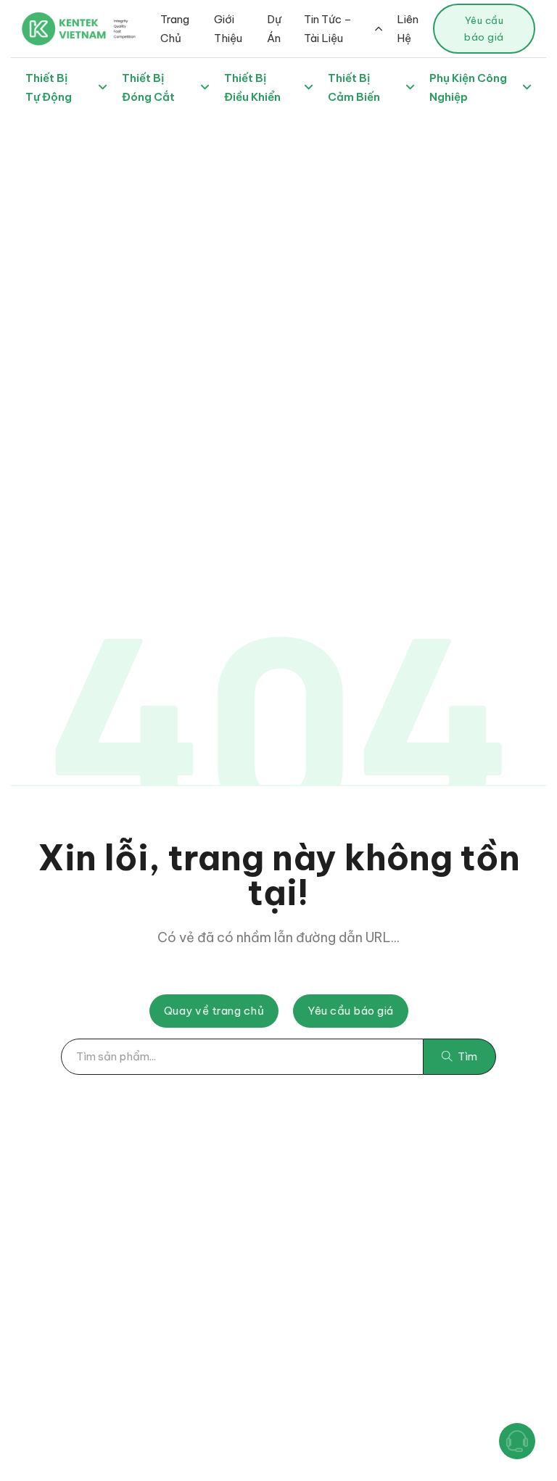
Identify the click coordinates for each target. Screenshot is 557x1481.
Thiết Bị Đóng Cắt (148, 87)
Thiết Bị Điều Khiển (252, 87)
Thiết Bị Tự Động (48, 87)
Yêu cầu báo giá (484, 29)
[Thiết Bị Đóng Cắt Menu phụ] (205, 87)
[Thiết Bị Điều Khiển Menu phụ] (308, 87)
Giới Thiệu (228, 28)
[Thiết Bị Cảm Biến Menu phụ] (410, 87)
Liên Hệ (407, 28)
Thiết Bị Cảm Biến (354, 87)
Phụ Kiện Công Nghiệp (468, 87)
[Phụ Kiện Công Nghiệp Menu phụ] (527, 87)
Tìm (467, 1056)
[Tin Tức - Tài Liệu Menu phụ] (378, 28)
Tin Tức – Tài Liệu (328, 28)
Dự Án (274, 28)
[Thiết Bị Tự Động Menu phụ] (102, 87)
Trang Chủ (174, 28)
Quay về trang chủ (214, 1011)
